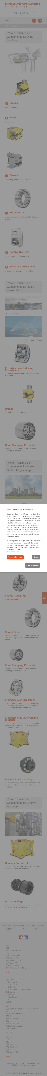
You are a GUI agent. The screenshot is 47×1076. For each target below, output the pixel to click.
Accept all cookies (15, 557)
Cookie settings (32, 565)
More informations (13, 552)
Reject (36, 557)
